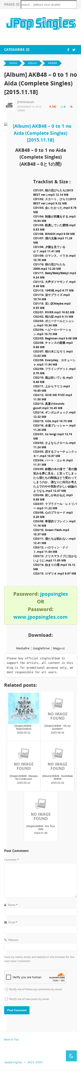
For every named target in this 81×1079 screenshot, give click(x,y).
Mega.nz (59, 648)
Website (13, 940)
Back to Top (11, 1039)
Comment (11, 859)
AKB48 (21, 110)
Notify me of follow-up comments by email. (35, 989)
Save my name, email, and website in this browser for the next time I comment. (39, 959)
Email (12, 922)
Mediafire (22, 648)
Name (12, 905)
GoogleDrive (41, 648)
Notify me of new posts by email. (29, 999)
